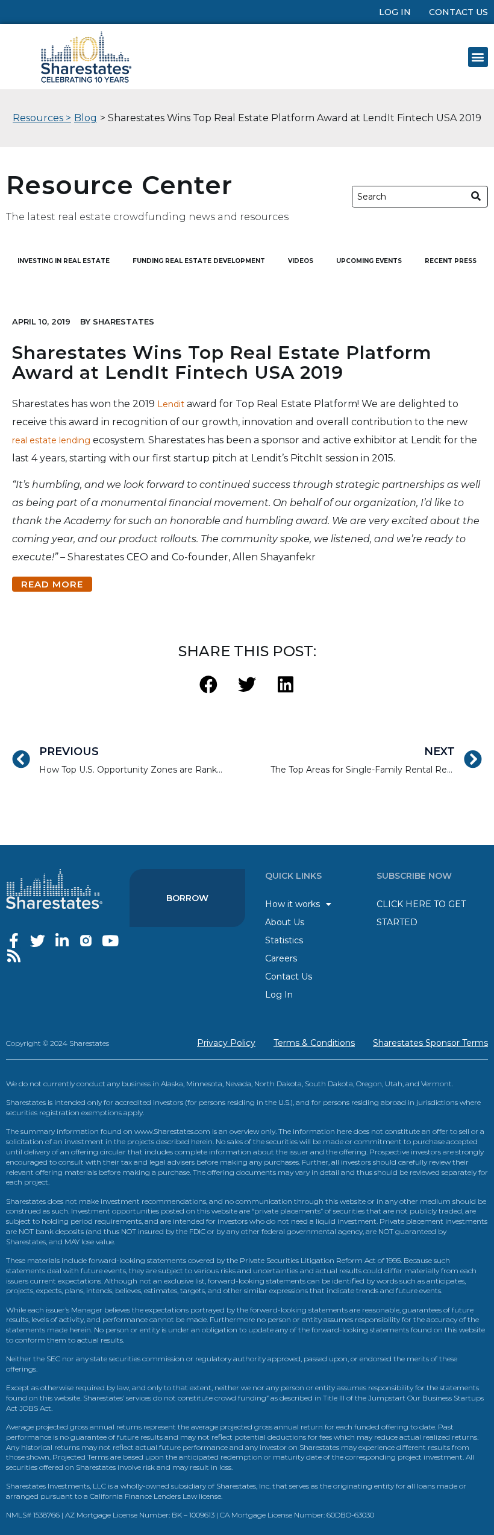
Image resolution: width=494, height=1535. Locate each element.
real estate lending (51, 440)
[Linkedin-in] (61, 940)
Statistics (284, 940)
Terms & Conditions (314, 1042)
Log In (395, 12)
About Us (284, 922)
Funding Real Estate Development (199, 261)
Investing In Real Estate (63, 261)
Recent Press (451, 261)
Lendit (170, 404)
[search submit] (476, 196)
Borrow (187, 898)
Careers (281, 958)
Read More (52, 584)
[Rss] (13, 955)
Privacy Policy (226, 1042)
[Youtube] (109, 940)
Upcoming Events (369, 261)
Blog (85, 118)
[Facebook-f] (13, 940)
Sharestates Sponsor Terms (430, 1042)
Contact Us (458, 12)
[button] (478, 57)
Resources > (42, 118)
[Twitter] (37, 940)
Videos (300, 261)
